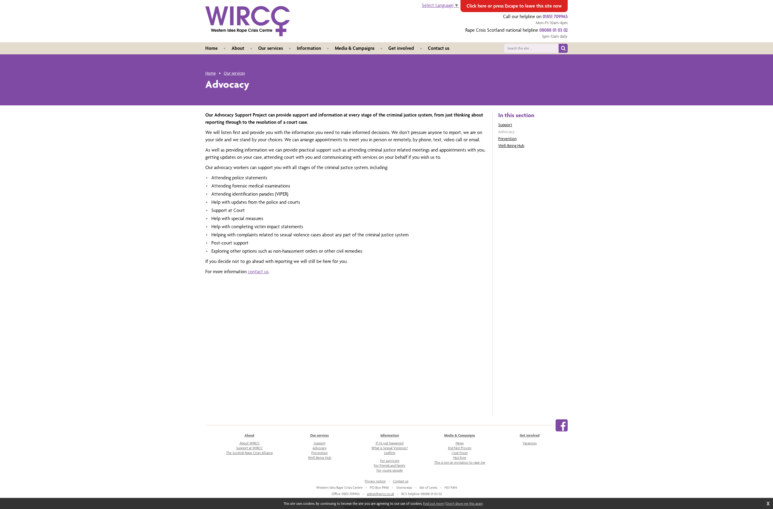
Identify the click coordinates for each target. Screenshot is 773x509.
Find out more (433, 503)
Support (505, 124)
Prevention (507, 138)
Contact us (400, 481)
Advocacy (506, 131)
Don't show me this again (464, 503)
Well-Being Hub (511, 145)
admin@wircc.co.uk (380, 494)
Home (210, 73)
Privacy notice (375, 481)
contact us (258, 271)
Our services (234, 73)
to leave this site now (514, 6)
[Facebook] (562, 425)
